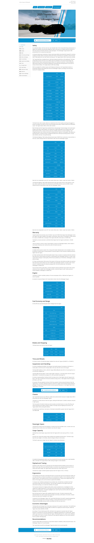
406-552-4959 (73, 3)
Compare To (49, 7)
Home (35, 7)
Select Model (41, 7)
